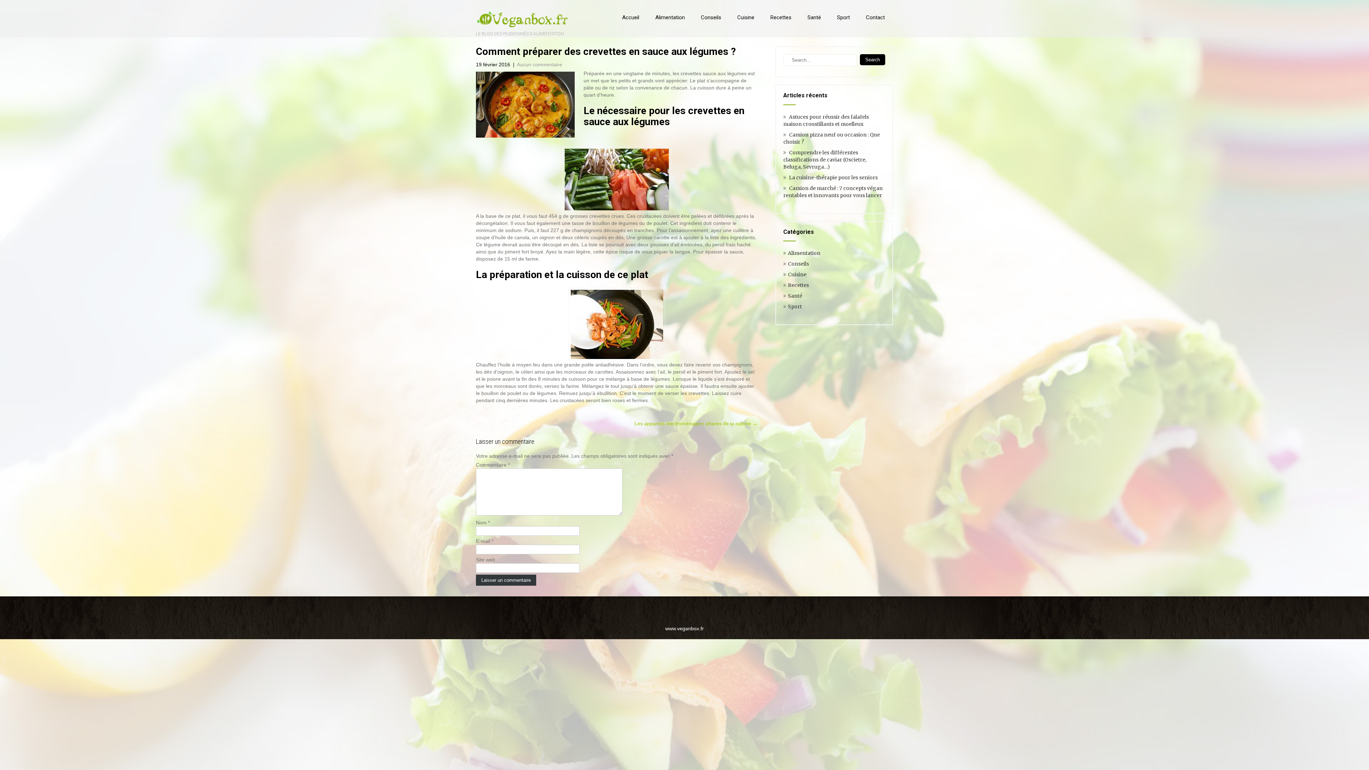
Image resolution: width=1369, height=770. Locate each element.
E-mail (484, 541)
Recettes (780, 17)
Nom (483, 522)
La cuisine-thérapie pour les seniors (833, 177)
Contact (875, 17)
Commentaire (493, 465)
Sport (843, 17)
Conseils (711, 17)
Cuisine (745, 17)
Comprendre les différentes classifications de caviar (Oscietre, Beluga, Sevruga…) (824, 159)
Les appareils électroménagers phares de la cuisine (696, 423)
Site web (485, 560)
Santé (814, 17)
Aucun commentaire (539, 64)
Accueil (630, 17)
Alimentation (670, 17)
